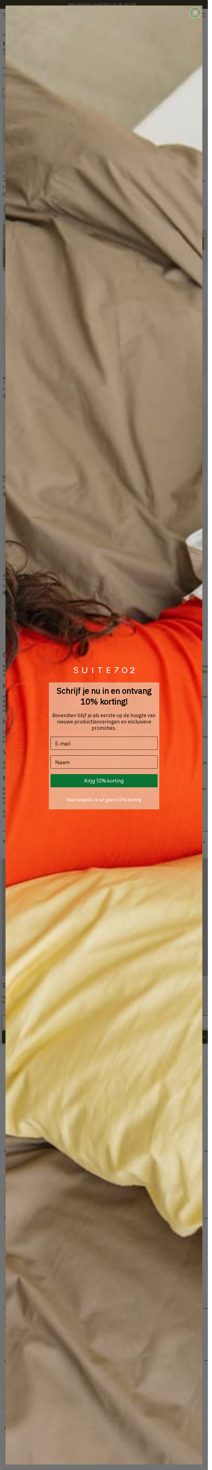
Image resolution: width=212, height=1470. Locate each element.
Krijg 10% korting (104, 780)
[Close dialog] (195, 12)
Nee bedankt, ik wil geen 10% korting (104, 799)
